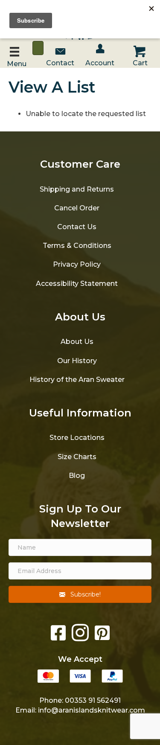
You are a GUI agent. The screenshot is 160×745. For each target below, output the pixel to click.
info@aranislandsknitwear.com (91, 710)
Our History (77, 361)
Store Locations (77, 438)
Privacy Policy (77, 264)
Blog (77, 475)
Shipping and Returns (77, 189)
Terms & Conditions (77, 246)
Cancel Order (76, 208)
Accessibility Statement (77, 283)
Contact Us (76, 227)
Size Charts (77, 457)
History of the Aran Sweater (77, 379)
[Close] (38, 48)
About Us (77, 342)
